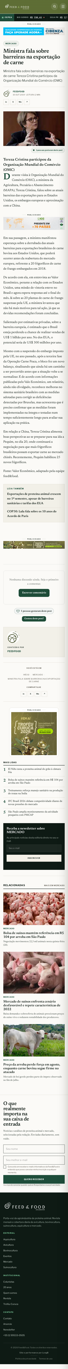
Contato (7, 1318)
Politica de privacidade (25, 1359)
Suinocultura (9, 1267)
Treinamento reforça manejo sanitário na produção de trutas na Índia (35, 792)
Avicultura (8, 1245)
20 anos (7, 1287)
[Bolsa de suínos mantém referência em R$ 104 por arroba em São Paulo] (34, 909)
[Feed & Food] (24, 6)
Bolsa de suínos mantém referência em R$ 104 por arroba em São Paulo (35, 781)
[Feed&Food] (24, 1206)
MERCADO (11, 43)
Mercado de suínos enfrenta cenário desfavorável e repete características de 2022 (31, 1005)
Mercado (7, 1261)
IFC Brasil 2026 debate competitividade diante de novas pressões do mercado (35, 803)
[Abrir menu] (63, 6)
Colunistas (8, 1281)
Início (26, 675)
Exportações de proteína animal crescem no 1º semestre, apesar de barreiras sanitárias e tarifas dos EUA (34, 499)
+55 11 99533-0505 (14, 1335)
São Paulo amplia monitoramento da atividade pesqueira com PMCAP (33, 813)
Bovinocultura (10, 1250)
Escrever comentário (34, 593)
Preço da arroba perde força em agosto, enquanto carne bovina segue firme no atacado (31, 1068)
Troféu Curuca (10, 1304)
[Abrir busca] (54, 6)
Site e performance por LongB (34, 1353)
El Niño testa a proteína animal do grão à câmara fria (34, 771)
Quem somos (10, 1293)
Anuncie (7, 1324)
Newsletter (9, 1329)
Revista (7, 1298)
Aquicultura (9, 1239)
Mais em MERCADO (54, 885)
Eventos (7, 1256)
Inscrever (34, 858)
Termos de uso (46, 1359)
